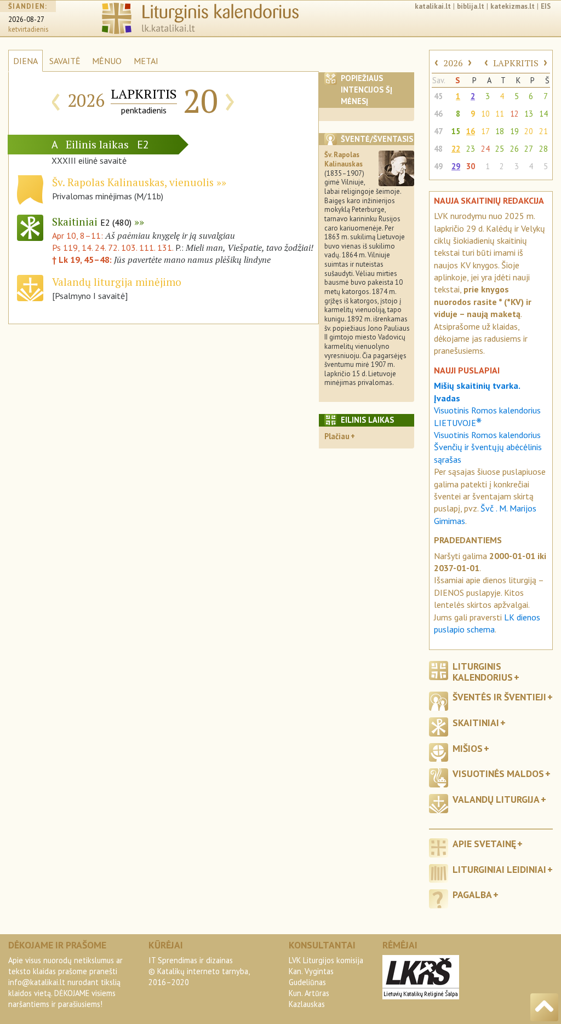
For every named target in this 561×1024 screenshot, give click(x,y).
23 (470, 148)
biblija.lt (470, 6)
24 (485, 148)
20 (528, 131)
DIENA (25, 60)
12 (514, 113)
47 (438, 131)
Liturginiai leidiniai (499, 869)
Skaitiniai (91, 221)
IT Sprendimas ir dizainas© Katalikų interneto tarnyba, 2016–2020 (198, 971)
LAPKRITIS (516, 63)
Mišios (468, 748)
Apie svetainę (484, 843)
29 (455, 166)
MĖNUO (107, 60)
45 (438, 96)
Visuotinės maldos (498, 773)
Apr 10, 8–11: (78, 235)
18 (499, 131)
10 (485, 113)
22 (455, 148)
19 (514, 131)
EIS (546, 6)
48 (438, 148)
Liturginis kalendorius (483, 671)
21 (543, 131)
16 (470, 131)
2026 (453, 63)
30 (470, 166)
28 (543, 148)
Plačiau (337, 436)
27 (528, 148)
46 (438, 113)
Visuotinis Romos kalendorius (487, 434)
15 (455, 131)
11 (499, 113)
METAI (146, 60)
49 (438, 166)
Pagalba (472, 894)
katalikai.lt (433, 6)
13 (528, 113)
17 (485, 131)
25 (499, 148)
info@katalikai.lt (36, 982)
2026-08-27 (26, 19)
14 (543, 113)
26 (514, 148)
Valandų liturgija (496, 799)
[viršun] (544, 1007)
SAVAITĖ (65, 60)
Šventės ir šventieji (499, 697)
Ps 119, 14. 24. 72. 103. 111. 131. (112, 247)
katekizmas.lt (512, 6)
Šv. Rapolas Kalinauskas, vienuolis (133, 182)
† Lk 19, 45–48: (83, 259)
